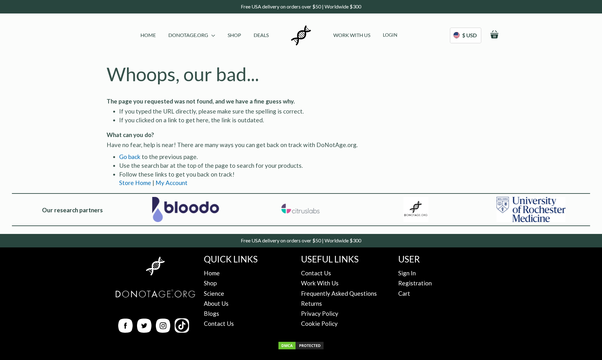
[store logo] (301, 35)
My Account (171, 182)
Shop (210, 283)
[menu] (204, 35)
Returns (311, 303)
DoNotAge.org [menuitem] (188, 35)
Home (212, 273)
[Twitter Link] (144, 330)
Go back (129, 156)
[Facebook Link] (125, 330)
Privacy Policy (319, 313)
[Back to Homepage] (155, 267)
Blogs (211, 313)
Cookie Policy (319, 323)
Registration (415, 283)
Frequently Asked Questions (339, 293)
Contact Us (219, 323)
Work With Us (320, 283)
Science (214, 293)
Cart (404, 293)
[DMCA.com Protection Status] (301, 348)
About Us (216, 303)
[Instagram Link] (163, 330)
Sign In (407, 273)
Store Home (135, 182)
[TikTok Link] (182, 330)
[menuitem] (148, 35)
